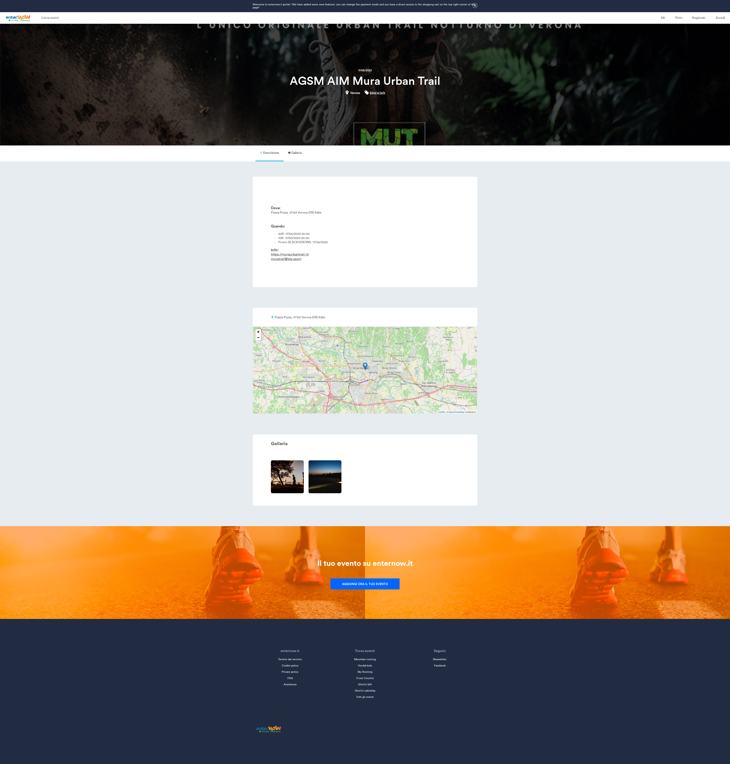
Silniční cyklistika (365, 690)
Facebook (440, 665)
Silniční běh (377, 93)
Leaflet (441, 412)
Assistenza (290, 684)
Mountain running (365, 659)
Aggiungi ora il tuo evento (365, 584)
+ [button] (258, 332)
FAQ (290, 678)
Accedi (720, 18)
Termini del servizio (290, 659)
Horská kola (365, 665)
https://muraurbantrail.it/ (290, 254)
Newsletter (440, 659)
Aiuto (678, 17)
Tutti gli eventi (365, 697)
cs (662, 17)
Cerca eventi (50, 18)
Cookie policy (290, 665)
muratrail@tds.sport (286, 259)
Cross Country (365, 678)
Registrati (698, 18)
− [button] (258, 337)
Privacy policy (290, 671)
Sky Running (364, 671)
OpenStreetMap (456, 412)
